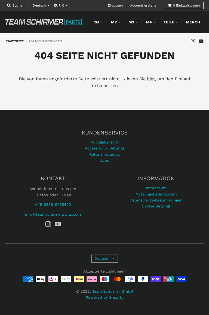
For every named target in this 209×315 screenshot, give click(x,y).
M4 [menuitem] (149, 22)
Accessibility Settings (104, 148)
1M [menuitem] (96, 22)
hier (151, 78)
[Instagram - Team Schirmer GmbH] (192, 41)
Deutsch (39, 5)
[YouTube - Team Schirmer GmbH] (201, 41)
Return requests (104, 154)
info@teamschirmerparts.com (53, 214)
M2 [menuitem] (114, 22)
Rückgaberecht (105, 142)
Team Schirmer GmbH (112, 291)
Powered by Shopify (104, 297)
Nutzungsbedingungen (156, 194)
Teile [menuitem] (169, 22)
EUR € (59, 5)
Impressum (156, 188)
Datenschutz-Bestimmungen (156, 200)
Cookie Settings (156, 206)
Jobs (104, 160)
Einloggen (115, 5)
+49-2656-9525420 (53, 204)
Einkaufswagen (186, 5)
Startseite (14, 41)
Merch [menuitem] (193, 22)
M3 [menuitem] (131, 22)
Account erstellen (144, 5)
